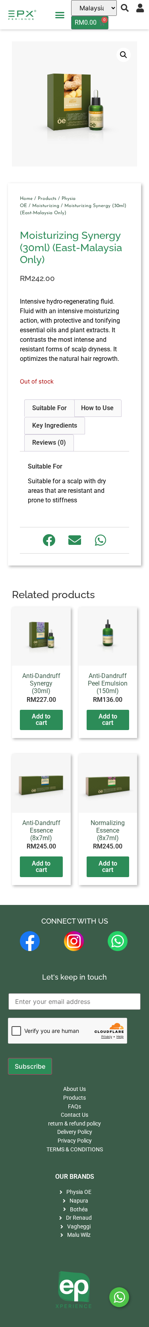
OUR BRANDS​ (74, 1176)
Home (26, 198)
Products (47, 198)
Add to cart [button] (41, 719)
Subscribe (30, 1066)
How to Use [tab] (97, 408)
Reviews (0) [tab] (49, 442)
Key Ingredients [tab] (54, 425)
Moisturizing (45, 205)
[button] (59, 14)
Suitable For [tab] (49, 408)
